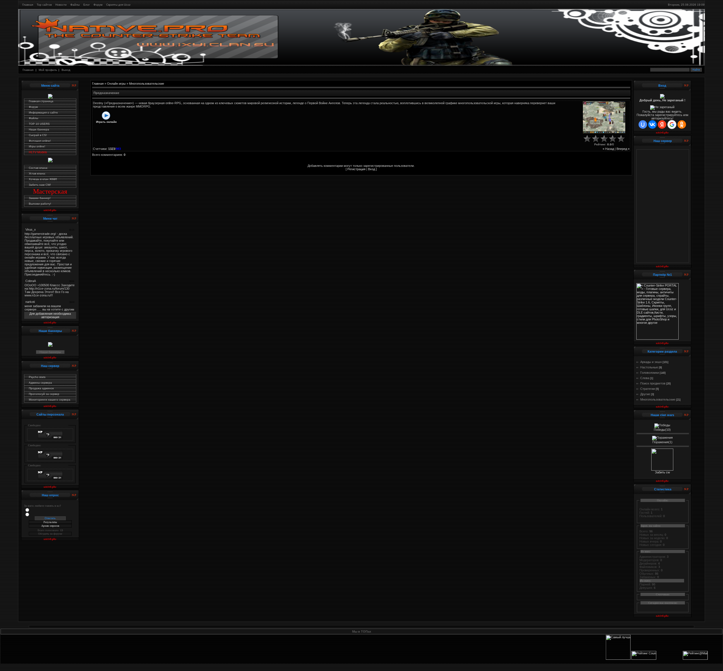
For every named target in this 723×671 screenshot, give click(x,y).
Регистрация (356, 169)
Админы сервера (40, 382)
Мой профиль (48, 69)
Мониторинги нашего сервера (49, 399)
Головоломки (649, 372)
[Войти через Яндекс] (662, 124)
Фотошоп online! (40, 140)
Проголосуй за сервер (44, 393)
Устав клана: (37, 173)
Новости (61, 4)
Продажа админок (41, 388)
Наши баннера (39, 129)
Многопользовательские (146, 83)
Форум (98, 4)
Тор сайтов (44, 4)
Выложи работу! (40, 203)
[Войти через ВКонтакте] (652, 124)
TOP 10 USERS (39, 123)
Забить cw (662, 472)
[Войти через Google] (671, 124)
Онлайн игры (116, 83)
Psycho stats (37, 377)
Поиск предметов (652, 383)
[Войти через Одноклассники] (682, 124)
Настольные (649, 367)
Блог (86, 4)
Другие (645, 394)
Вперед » (623, 148)
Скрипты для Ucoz (118, 4)
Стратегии (647, 388)
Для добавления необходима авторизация (50, 315)
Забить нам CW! (40, 184)
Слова (644, 378)
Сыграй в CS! (38, 135)
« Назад (608, 148)
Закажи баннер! (40, 198)
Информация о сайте (43, 112)
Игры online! (37, 146)
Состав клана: (38, 167)
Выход (66, 69)
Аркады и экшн (651, 362)
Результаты (50, 522)
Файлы (75, 4)
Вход (371, 169)
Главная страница (41, 101)
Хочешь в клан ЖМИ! (43, 179)
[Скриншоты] (604, 117)
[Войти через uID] (643, 124)
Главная (27, 4)
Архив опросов (50, 525)
